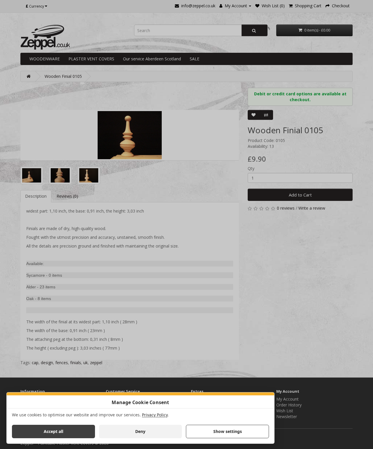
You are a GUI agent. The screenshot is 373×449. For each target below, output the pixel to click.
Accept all (53, 431)
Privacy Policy (155, 415)
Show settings (227, 431)
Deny (140, 431)
